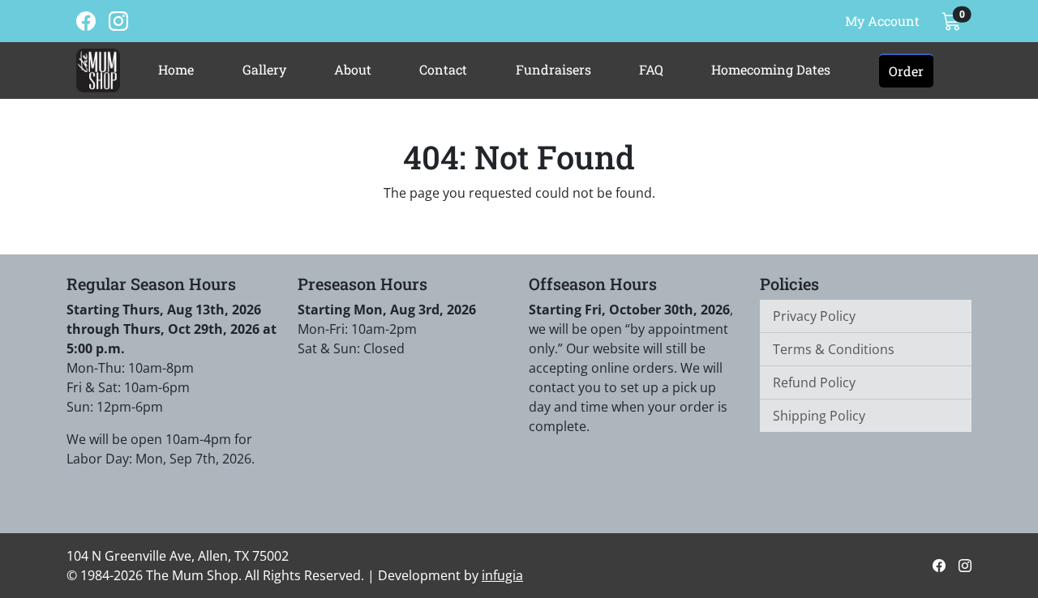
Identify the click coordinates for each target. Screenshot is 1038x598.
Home (176, 69)
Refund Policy (814, 382)
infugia (502, 575)
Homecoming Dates (770, 69)
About (352, 69)
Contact (443, 69)
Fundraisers (553, 69)
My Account (882, 20)
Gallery (264, 69)
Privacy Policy (814, 316)
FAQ (651, 69)
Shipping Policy (819, 416)
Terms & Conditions (833, 349)
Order (906, 70)
